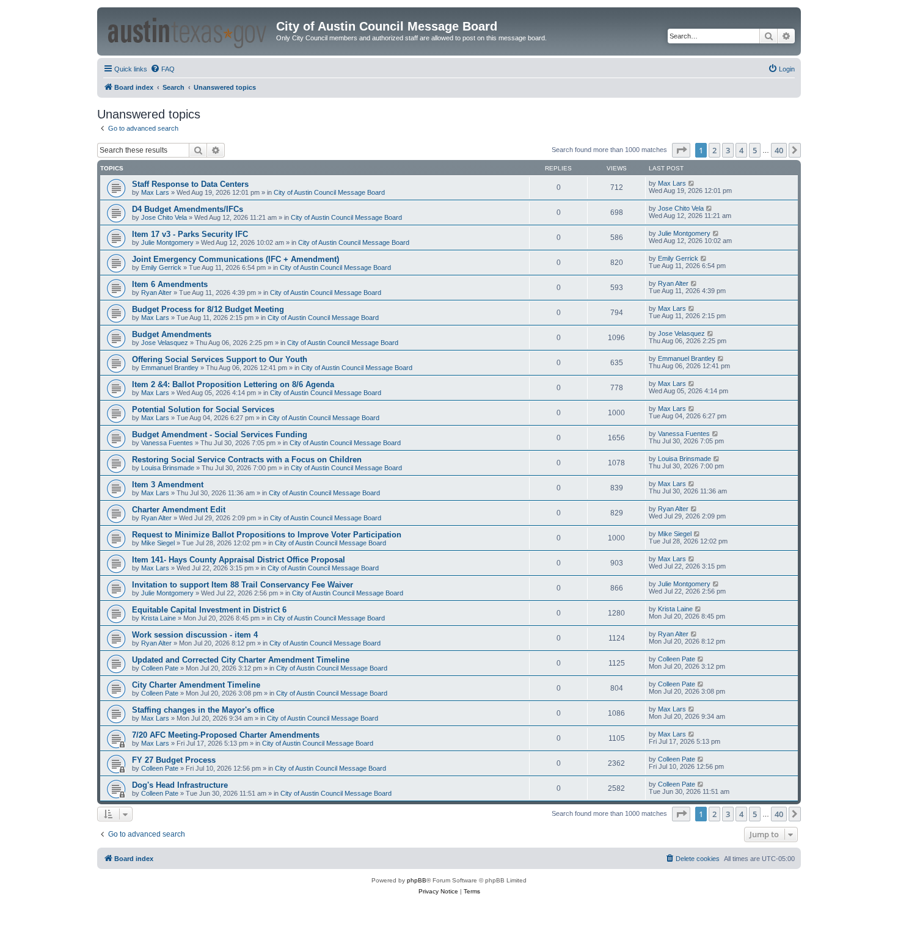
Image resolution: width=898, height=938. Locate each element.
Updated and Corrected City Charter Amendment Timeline (240, 659)
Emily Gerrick (161, 267)
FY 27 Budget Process (174, 760)
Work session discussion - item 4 (195, 634)
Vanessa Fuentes (167, 442)
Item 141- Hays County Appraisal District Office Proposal (238, 559)
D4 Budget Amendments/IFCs (187, 209)
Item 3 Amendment (167, 484)
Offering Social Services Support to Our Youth (219, 359)
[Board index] (188, 30)
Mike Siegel (158, 543)
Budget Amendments (171, 334)
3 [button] (728, 150)
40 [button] (779, 150)
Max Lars (155, 192)
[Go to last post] (692, 183)
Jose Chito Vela (164, 217)
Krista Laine (158, 618)
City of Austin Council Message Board (329, 192)
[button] (681, 150)
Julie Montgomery (167, 242)
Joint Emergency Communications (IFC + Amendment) (235, 259)
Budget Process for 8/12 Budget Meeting (208, 309)
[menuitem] (162, 69)
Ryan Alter (156, 292)
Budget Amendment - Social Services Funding (219, 434)
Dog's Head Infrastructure (180, 785)
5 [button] (755, 150)
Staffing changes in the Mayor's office (203, 709)
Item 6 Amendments (170, 284)
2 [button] (714, 150)
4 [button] (741, 150)
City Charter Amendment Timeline (196, 684)
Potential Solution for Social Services (203, 409)
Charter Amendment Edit (178, 509)
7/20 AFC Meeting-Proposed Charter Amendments (225, 735)
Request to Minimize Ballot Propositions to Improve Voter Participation (266, 534)
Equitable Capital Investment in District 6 (209, 609)
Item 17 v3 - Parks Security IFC (190, 234)
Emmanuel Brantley (170, 367)
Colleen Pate (159, 668)
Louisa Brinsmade (167, 467)
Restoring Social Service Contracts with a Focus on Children (247, 459)
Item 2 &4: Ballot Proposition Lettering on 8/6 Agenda (233, 384)
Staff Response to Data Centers (190, 184)
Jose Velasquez (164, 342)
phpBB (416, 880)
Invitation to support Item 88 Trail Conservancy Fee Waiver (242, 584)
